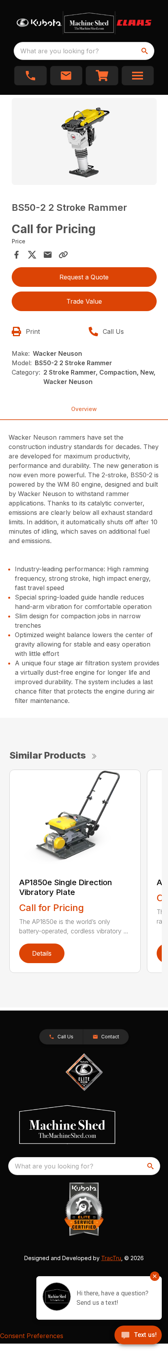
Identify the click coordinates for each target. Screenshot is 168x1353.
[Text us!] (138, 1336)
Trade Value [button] (84, 301)
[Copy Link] (63, 254)
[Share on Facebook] (16, 254)
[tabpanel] (84, 143)
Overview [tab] (84, 409)
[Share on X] (32, 254)
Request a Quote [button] (84, 277)
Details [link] (42, 953)
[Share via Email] (47, 254)
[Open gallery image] (84, 141)
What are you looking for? (59, 51)
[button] (30, 75)
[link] (102, 75)
